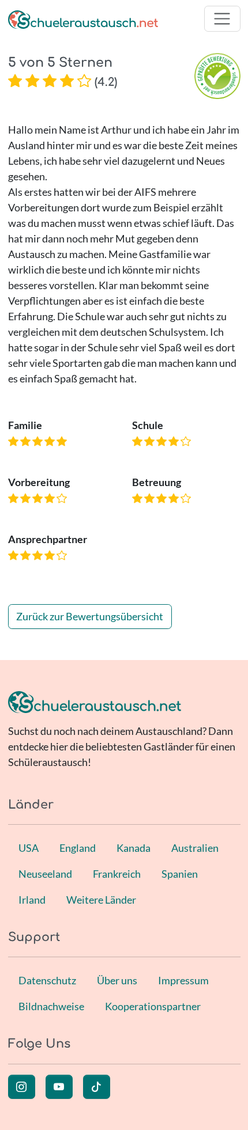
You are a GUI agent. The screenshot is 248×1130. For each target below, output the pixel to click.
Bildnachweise (51, 1006)
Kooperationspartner (153, 1006)
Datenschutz (47, 980)
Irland (32, 899)
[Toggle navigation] (222, 19)
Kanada (134, 847)
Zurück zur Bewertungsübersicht (89, 616)
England (77, 847)
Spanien (179, 873)
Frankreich (117, 873)
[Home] (83, 18)
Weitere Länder (101, 899)
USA (28, 847)
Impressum (183, 980)
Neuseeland (45, 873)
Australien (195, 847)
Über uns (117, 980)
